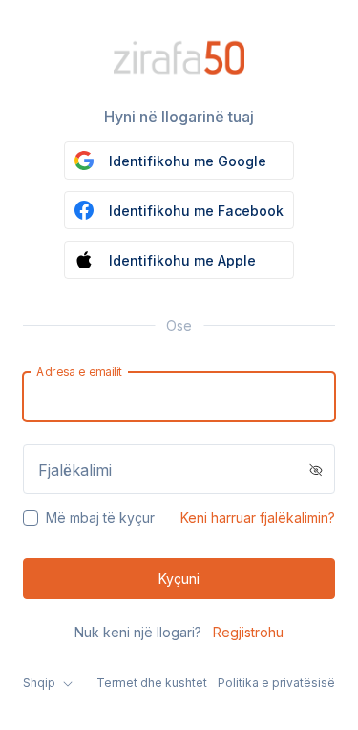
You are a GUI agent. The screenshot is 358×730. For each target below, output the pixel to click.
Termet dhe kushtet (151, 683)
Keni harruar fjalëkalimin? (257, 517)
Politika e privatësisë (276, 683)
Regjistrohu (248, 632)
